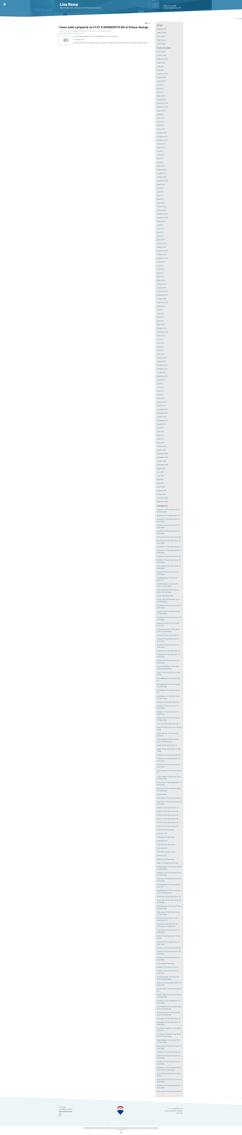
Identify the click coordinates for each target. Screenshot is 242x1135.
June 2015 (160, 229)
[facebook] (60, 1115)
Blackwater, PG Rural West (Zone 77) (169, 547)
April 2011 (160, 395)
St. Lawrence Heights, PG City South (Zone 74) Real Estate (169, 1035)
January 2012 (161, 361)
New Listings (161, 36)
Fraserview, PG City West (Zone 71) (168, 651)
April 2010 (160, 439)
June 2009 (160, 476)
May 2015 (160, 232)
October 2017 (161, 144)
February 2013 (161, 328)
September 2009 (162, 465)
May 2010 (160, 435)
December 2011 (162, 365)
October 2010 (161, 417)
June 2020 (160, 66)
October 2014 (161, 254)
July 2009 (160, 472)
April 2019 (160, 92)
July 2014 (160, 266)
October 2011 (161, 372)
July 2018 (160, 114)
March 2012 (161, 354)
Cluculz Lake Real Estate (165, 596)
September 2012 (162, 332)
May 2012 (160, 347)
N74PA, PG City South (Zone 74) (167, 822)
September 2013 (162, 302)
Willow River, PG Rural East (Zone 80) (169, 1091)
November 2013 (162, 295)
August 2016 (161, 184)
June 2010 (160, 431)
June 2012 (160, 343)
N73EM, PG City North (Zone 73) (167, 808)
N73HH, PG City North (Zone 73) (167, 811)
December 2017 (162, 136)
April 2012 (160, 350)
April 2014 (160, 277)
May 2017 (160, 159)
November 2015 (162, 214)
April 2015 (160, 236)
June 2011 (160, 387)
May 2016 (160, 195)
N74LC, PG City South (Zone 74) (167, 819)
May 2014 (160, 273)
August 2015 (161, 221)
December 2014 (162, 251)
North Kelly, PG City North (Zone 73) (169, 896)
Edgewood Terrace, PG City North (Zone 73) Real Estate (168, 630)
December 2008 (162, 498)
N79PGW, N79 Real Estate (165, 859)
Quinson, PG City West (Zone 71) (167, 967)
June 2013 (160, 313)
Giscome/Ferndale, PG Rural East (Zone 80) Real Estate (168, 667)
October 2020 (161, 55)
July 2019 (160, 85)
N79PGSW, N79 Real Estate (166, 852)
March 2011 (161, 398)
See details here (79, 39)
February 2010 (161, 446)
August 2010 (161, 424)
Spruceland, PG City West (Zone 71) (168, 1018)
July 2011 (160, 384)
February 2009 (161, 490)
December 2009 (162, 454)
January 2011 (161, 406)
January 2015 (161, 247)
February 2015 (161, 243)
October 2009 (161, 461)
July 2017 (160, 151)
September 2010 (162, 420)
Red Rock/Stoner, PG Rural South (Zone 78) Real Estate (168, 978)
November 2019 (162, 74)
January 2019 (161, 100)
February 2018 (161, 133)
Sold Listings (161, 44)
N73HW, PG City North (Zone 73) (167, 815)
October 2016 (161, 177)
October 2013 (161, 299)
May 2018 (160, 122)
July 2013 (160, 310)
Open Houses (161, 40)
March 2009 (161, 487)
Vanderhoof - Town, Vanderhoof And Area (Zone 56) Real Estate (169, 1069)
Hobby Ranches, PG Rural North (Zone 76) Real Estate (167, 740)
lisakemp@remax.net (172, 8)
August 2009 (161, 468)
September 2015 (162, 218)
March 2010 (161, 443)
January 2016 (161, 210)
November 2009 (162, 457)
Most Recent (161, 52)
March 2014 (161, 280)
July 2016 (160, 188)
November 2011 (162, 369)
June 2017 (160, 155)
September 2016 (162, 181)
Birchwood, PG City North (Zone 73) (169, 537)
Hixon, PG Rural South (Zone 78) (167, 724)
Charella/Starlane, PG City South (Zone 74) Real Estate (167, 585)
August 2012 (161, 336)
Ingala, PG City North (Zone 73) (167, 745)
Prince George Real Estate (165, 963)
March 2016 (161, 203)
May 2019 (160, 88)
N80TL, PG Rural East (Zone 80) (167, 863)
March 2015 (161, 240)
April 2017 (160, 162)
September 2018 (162, 107)
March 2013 (161, 325)
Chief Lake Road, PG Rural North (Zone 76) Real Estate (167, 591)
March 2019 (161, 96)
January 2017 (161, 173)
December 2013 (162, 291)
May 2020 (160, 70)
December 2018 (162, 103)
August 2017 (161, 147)
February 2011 (161, 402)
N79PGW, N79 (161, 856)
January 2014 (161, 288)
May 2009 (160, 479)
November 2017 (162, 140)
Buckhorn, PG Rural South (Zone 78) (169, 556)
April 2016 (160, 199)
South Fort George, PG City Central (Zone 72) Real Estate (168, 1013)
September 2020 (162, 59)
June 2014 (160, 269)
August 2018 (161, 111)
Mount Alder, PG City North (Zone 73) (74, 33)
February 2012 (161, 358)
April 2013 (160, 321)
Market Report (162, 33)
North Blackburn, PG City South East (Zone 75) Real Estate (168, 892)
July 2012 (160, 339)
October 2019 (161, 77)
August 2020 (161, 63)
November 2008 (162, 502)
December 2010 (162, 409)
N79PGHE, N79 (162, 833)
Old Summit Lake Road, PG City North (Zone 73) (167, 919)
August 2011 (161, 380)
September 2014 (162, 258)
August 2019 (161, 81)
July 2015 (160, 225)
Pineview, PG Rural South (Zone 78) (168, 948)
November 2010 (162, 413)
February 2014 (161, 284)
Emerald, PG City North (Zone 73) (168, 635)
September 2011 (162, 376)
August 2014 (161, 262)
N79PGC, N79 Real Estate (165, 830)
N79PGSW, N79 (162, 848)
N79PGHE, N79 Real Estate (166, 837)
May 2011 (160, 391)
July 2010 (160, 428)
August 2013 (161, 306)
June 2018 (160, 118)
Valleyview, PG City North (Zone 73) (168, 1052)
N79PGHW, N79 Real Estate (166, 845)
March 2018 (161, 129)
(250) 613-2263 (169, 6)
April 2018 (160, 125)
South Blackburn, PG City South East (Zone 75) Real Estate (169, 1008)
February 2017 (161, 170)
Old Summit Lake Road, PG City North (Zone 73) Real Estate (167, 925)
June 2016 (160, 192)
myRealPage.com (123, 1123)
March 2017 (161, 166)
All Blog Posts (161, 29)
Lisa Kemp (69, 4)
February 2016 (161, 206)
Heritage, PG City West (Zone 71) (168, 702)
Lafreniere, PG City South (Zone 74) (168, 755)
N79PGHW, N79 (162, 841)
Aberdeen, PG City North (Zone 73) (168, 515)
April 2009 (160, 483)
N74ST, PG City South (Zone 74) (167, 826)
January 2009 (161, 494)
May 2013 (160, 317)
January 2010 (161, 450)
